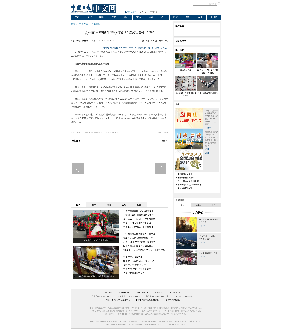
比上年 (91, 132)
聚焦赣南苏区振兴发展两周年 (189, 185)
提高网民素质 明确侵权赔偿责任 (138, 215)
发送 (152, 41)
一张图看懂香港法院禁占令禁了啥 (139, 234)
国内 (114, 17)
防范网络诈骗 (142, 292)
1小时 (183, 205)
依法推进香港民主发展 (134, 273)
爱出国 (213, 17)
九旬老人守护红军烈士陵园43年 (138, 227)
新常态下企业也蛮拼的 (134, 257)
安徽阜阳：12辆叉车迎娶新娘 (96, 240)
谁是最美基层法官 (185, 188)
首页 (77, 17)
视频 (175, 17)
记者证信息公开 (174, 292)
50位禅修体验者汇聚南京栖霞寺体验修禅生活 (96, 276)
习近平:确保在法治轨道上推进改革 (139, 242)
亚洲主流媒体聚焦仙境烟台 (189, 181)
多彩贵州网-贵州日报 (79, 41)
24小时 (198, 205)
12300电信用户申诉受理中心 (118, 300)
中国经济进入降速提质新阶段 (137, 223)
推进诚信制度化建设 (186, 178)
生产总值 (84, 132)
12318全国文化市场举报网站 (148, 300)
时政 (89, 17)
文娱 (138, 17)
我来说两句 (163, 41)
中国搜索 (153, 12)
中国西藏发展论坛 (185, 174)
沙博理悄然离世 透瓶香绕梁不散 (138, 211)
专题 (177, 104)
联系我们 (158, 292)
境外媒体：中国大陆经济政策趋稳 (139, 219)
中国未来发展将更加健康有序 (137, 269)
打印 (144, 41)
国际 (101, 17)
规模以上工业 (99, 132)
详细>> (208, 128)
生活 (151, 17)
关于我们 (109, 292)
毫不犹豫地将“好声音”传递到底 (138, 238)
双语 (200, 17)
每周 (214, 205)
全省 (78, 132)
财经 (126, 17)
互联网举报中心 (125, 292)
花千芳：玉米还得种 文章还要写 (138, 261)
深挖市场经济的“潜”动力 (134, 265)
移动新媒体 (131, 12)
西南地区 (95, 24)
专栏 (188, 17)
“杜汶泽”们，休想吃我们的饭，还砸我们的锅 (144, 250)
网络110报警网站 (173, 300)
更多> (164, 141)
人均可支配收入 (112, 132)
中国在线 (83, 24)
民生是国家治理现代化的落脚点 (138, 246)
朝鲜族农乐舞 (185, 70)
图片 (163, 17)
